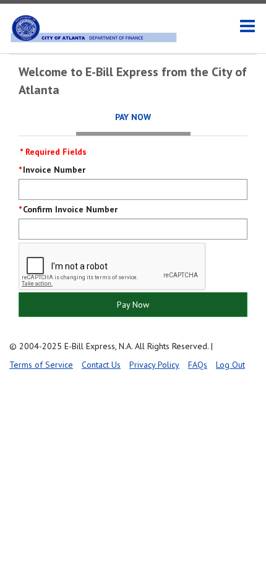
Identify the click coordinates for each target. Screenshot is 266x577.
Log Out (230, 364)
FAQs (197, 364)
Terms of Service (41, 364)
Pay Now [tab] (133, 117)
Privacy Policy (154, 364)
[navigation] (247, 26)
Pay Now (133, 304)
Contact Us (101, 364)
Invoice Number (54, 169)
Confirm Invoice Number (70, 209)
